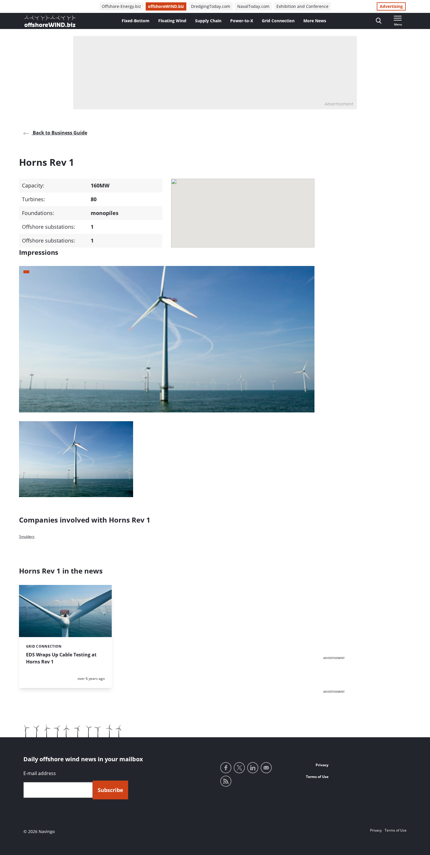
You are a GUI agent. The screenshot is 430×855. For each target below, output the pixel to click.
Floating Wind (172, 20)
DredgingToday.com (210, 6)
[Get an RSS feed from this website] (225, 781)
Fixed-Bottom (135, 20)
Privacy (322, 764)
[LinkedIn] (252, 767)
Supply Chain (208, 20)
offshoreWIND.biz (166, 6)
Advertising (391, 6)
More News (314, 20)
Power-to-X (241, 20)
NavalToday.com (253, 6)
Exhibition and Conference (302, 6)
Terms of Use (317, 776)
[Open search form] (378, 21)
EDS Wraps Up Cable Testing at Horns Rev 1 (61, 658)
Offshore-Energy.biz (121, 6)
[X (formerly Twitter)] (239, 767)
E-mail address (39, 773)
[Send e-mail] (266, 767)
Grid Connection (278, 20)
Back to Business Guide (59, 132)
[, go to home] (50, 21)
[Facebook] (225, 767)
